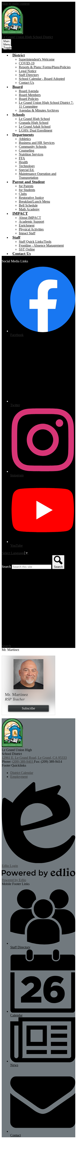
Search (6, 566)
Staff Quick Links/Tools (35, 241)
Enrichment (26, 225)
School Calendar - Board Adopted (42, 79)
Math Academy (29, 209)
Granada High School (33, 122)
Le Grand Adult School (34, 126)
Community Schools (32, 146)
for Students (27, 190)
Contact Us (26, 82)
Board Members (30, 95)
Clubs (23, 194)
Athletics (25, 139)
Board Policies (28, 99)
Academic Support (31, 221)
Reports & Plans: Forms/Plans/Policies (45, 67)
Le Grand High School (34, 119)
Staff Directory (29, 75)
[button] (18, 55)
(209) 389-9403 (23, 761)
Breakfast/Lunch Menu (34, 201)
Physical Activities (31, 229)
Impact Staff (27, 233)
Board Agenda (28, 91)
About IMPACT (30, 217)
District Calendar (21, 773)
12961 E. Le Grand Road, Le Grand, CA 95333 (34, 757)
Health (23, 162)
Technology (27, 166)
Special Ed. (26, 170)
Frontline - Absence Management (41, 245)
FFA (22, 158)
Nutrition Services (31, 154)
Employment (19, 776)
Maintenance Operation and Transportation (37, 175)
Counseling (26, 150)
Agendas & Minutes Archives (39, 110)
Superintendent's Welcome (37, 59)
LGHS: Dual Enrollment (35, 130)
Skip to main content (16, 3)
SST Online (27, 249)
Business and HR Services (37, 143)
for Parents (26, 186)
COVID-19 (26, 63)
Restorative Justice (31, 197)
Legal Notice (27, 71)
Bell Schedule (28, 205)
